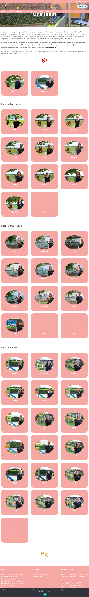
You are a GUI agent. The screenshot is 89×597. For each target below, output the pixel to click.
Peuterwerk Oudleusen (8, 586)
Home (3, 12)
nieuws (62, 43)
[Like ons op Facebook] (68, 1)
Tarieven (33, 12)
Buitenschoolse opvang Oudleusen (12, 583)
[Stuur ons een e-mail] (71, 1)
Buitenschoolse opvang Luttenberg (13, 581)
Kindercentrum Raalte (8, 579)
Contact (48, 12)
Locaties (10, 12)
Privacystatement (36, 577)
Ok (45, 594)
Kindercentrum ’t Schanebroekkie (12, 574)
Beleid (27, 12)
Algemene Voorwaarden (39, 574)
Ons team (19, 12)
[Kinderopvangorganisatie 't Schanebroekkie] (31, 6)
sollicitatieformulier (49, 47)
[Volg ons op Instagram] (69, 1)
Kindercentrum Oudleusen (9, 577)
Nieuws (41, 12)
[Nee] (87, 592)
